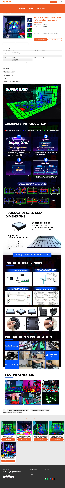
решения (35, 1)
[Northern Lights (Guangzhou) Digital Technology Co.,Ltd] (7, 2)
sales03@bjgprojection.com (9, 477)
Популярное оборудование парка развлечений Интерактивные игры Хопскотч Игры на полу (56, 437)
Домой (19, 1)
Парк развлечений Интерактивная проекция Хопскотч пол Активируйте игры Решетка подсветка (24, 437)
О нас (23, 1)
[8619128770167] (45, 479)
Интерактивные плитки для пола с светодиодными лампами (8, 437)
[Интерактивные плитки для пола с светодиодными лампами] (8, 428)
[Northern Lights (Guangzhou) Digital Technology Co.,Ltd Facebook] (50, 479)
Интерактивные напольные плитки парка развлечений (12, 412)
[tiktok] (54, 479)
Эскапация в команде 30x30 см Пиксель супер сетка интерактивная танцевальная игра (8, 458)
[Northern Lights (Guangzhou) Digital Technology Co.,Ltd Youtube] (52, 479)
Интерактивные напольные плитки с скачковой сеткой (40, 410)
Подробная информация (9, 43)
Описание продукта (22, 43)
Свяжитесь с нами (44, 1)
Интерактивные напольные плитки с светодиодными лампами (17, 410)
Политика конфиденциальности (6, 486)
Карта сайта (12, 486)
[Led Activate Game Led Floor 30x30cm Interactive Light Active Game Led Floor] (14, 27)
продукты (27, 1)
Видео (39, 1)
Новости (31, 1)
